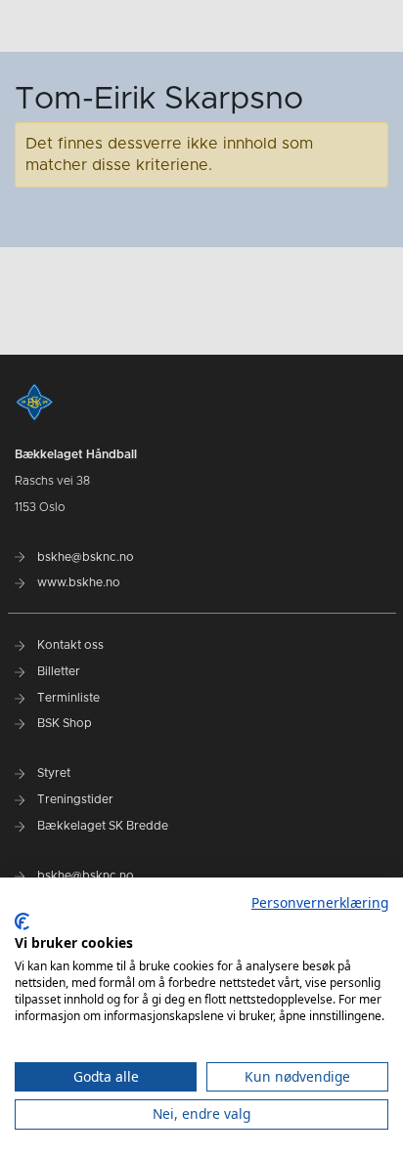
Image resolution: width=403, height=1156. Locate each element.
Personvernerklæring (319, 902)
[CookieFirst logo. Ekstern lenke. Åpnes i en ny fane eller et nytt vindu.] (22, 921)
